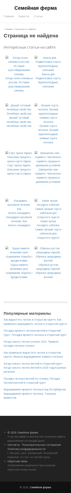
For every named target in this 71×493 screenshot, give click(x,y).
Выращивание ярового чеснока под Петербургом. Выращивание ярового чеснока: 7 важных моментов (35, 393)
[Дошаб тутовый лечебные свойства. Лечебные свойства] (19, 113)
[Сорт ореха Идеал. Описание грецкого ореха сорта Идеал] (19, 161)
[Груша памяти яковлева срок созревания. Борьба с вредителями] (19, 260)
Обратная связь (17, 461)
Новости (23, 16)
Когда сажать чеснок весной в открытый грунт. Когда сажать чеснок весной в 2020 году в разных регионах (35, 368)
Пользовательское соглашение (41, 444)
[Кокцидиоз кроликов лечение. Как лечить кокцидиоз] (19, 213)
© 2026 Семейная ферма (22, 432)
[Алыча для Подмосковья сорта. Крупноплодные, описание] (48, 70)
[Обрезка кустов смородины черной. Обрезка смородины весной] (48, 260)
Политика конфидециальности (26, 449)
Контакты (13, 444)
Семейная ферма (35, 7)
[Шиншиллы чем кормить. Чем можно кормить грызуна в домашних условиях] (48, 165)
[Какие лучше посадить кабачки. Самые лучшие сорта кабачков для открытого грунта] (48, 217)
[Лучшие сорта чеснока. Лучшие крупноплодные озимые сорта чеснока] (48, 122)
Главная (9, 16)
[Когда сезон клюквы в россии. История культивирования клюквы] (19, 74)
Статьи (38, 16)
